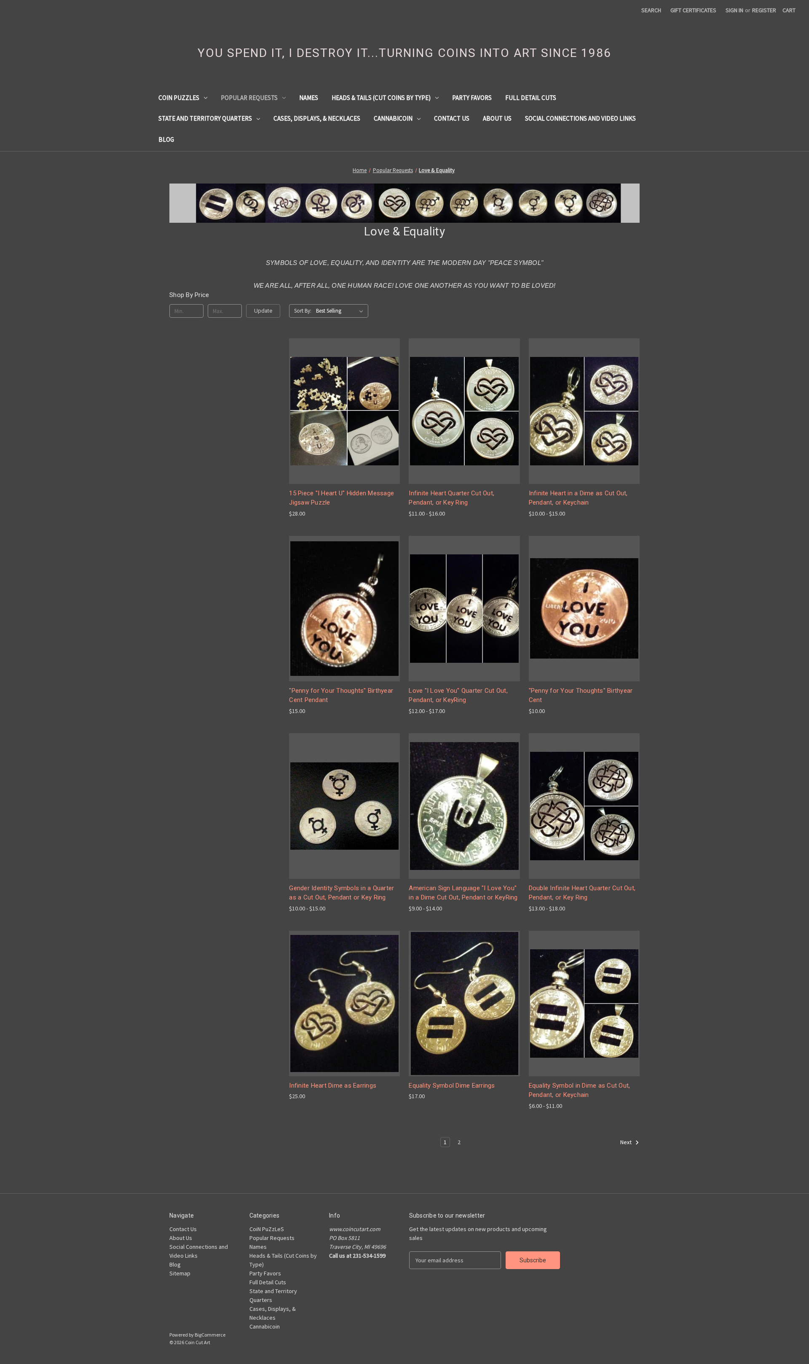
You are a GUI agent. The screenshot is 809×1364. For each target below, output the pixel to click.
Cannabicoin (393, 118)
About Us (497, 118)
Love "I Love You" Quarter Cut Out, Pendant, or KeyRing (458, 695)
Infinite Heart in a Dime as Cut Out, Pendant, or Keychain (578, 498)
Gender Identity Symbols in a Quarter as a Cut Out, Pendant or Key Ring (341, 893)
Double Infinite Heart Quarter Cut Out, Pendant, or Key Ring (582, 893)
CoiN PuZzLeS (178, 98)
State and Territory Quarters (205, 118)
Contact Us (451, 118)
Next (626, 1142)
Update (263, 311)
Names (308, 98)
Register (764, 10)
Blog (166, 139)
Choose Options (344, 426)
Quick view (338, 395)
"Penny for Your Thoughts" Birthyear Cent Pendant (341, 695)
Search (651, 10)
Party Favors (472, 98)
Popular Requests (249, 98)
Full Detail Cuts (530, 98)
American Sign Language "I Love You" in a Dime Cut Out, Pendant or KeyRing (463, 893)
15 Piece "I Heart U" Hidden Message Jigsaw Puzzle (341, 498)
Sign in (734, 10)
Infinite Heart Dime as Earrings (332, 1085)
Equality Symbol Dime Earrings (452, 1085)
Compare (342, 411)
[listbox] (341, 311)
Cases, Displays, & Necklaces (316, 118)
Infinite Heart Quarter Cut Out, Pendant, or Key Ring (451, 498)
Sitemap (179, 1273)
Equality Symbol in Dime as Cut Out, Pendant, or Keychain (579, 1090)
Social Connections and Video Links (580, 118)
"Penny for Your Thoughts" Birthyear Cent (581, 695)
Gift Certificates (693, 10)
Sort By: (302, 310)
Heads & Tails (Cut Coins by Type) (381, 98)
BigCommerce (210, 1335)
